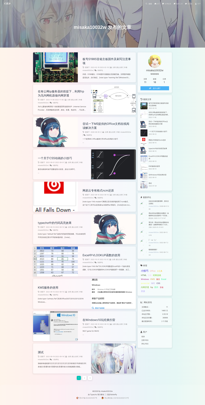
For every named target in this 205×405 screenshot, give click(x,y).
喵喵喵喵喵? (153, 249)
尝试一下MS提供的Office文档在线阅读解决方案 (106, 126)
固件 (156, 287)
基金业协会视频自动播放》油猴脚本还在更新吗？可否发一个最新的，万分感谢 (159, 214)
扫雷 (149, 275)
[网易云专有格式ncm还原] (143, 141)
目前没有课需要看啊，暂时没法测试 (159, 202)
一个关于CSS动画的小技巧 (55, 158)
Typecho (93, 394)
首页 (158, 4)
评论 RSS (144, 344)
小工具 (159, 271)
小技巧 (144, 270)
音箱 (161, 287)
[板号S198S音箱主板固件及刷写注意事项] (143, 105)
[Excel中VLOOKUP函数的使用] (143, 158)
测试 (41, 352)
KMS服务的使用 (48, 287)
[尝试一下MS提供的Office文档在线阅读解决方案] (143, 124)
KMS (152, 279)
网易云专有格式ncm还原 (98, 190)
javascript (145, 283)
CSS (158, 283)
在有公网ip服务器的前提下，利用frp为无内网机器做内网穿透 (61, 93)
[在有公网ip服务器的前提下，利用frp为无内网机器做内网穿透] (143, 114)
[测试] (143, 184)
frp (151, 287)
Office (153, 271)
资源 (143, 291)
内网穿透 (145, 287)
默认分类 (119, 67)
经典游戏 (157, 275)
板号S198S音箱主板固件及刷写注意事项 (107, 61)
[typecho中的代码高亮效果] (143, 150)
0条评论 (100, 70)
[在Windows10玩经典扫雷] (143, 176)
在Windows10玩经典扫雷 (99, 320)
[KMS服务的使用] (143, 167)
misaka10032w (88, 70)
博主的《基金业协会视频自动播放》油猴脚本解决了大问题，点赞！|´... (159, 223)
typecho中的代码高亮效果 (55, 223)
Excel (163, 279)
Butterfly (113, 394)
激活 (158, 279)
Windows (145, 279)
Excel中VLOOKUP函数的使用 (101, 255)
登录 (143, 337)
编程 (153, 283)
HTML (144, 275)
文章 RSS (144, 340)
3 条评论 (56, 359)
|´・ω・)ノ (152, 240)
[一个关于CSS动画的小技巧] (143, 132)
